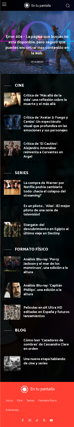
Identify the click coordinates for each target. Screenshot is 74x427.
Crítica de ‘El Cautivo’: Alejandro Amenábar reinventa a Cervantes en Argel (43, 150)
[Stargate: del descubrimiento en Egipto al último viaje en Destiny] (12, 229)
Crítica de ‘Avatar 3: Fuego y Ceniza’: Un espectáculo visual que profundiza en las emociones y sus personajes (45, 124)
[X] (44, 420)
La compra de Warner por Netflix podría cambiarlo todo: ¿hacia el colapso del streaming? (44, 189)
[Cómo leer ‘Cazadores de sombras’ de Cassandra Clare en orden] (12, 344)
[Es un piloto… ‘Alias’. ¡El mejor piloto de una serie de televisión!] (12, 210)
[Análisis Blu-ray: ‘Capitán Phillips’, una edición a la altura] (12, 290)
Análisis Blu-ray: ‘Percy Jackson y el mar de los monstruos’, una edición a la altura (45, 265)
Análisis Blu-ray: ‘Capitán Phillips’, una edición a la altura (42, 290)
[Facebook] (22, 420)
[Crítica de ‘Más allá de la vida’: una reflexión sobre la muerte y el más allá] (12, 100)
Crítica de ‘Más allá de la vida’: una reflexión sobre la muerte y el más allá (45, 100)
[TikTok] (36, 420)
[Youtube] (51, 420)
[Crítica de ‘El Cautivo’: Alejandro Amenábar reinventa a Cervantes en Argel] (12, 148)
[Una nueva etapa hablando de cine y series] (12, 363)
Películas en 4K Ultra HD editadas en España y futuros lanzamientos (46, 312)
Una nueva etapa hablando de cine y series (44, 361)
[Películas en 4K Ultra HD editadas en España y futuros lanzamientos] (12, 312)
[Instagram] (29, 420)
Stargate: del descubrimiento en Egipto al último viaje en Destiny (46, 229)
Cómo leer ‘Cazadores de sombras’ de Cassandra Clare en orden (46, 344)
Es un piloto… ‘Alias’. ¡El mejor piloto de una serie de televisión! (46, 210)
